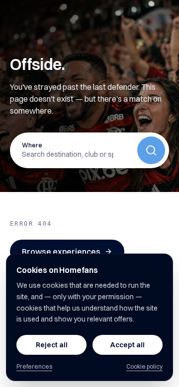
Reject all (52, 344)
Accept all (127, 344)
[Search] (151, 150)
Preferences (34, 366)
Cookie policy (144, 366)
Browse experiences (61, 252)
